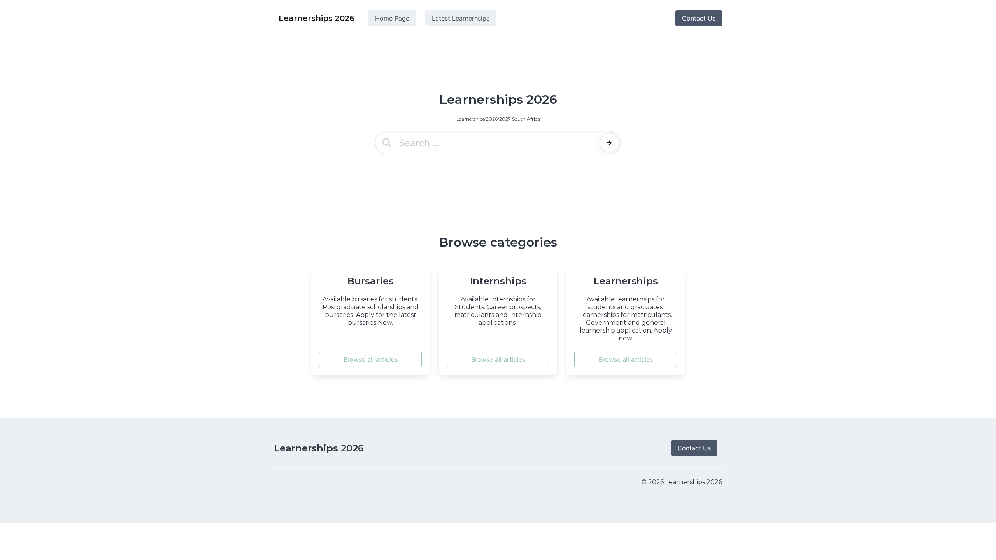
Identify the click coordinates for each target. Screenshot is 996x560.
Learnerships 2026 (319, 448)
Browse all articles (371, 359)
